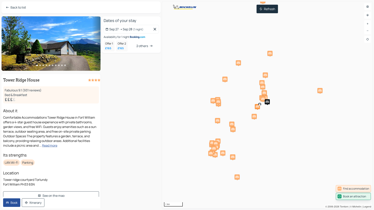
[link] (353, 188)
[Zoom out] (367, 30)
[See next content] (96, 43)
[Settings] (367, 15)
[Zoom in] (367, 23)
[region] (267, 105)
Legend (367, 206)
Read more (49, 145)
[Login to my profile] (367, 6)
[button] (257, 106)
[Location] (367, 39)
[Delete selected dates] (156, 29)
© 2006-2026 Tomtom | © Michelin (343, 206)
